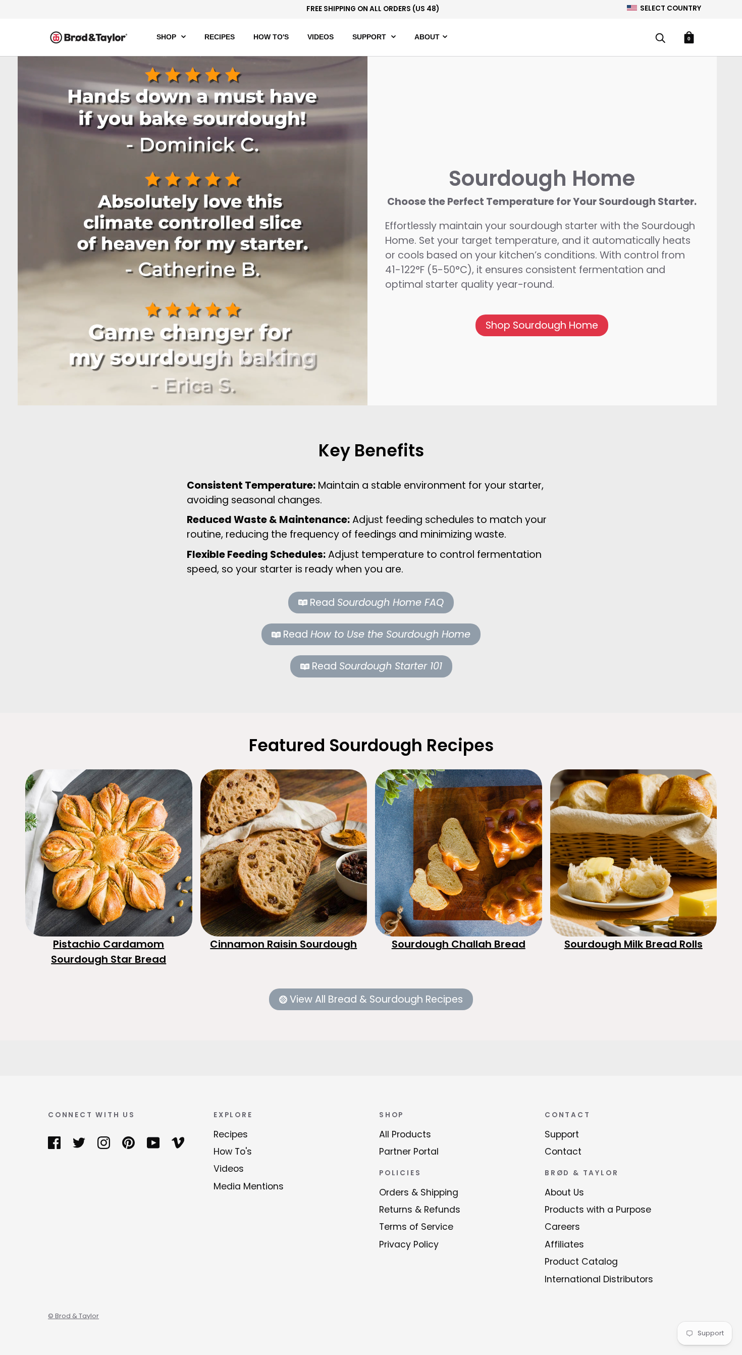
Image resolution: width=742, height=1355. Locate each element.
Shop (167, 36)
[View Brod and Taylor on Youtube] (153, 1142)
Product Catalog (581, 1262)
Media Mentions (249, 1186)
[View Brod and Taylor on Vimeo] (178, 1142)
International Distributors (599, 1279)
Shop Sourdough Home (542, 325)
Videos (320, 36)
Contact (563, 1151)
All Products (405, 1134)
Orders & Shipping (418, 1192)
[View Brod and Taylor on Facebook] (54, 1142)
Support (370, 36)
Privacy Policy (409, 1244)
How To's (271, 36)
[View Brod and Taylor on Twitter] (79, 1142)
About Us (564, 1192)
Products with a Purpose (598, 1210)
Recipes (219, 36)
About (427, 36)
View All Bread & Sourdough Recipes (376, 999)
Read (377, 602)
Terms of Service (416, 1227)
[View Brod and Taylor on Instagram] (103, 1142)
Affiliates (564, 1244)
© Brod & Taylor (73, 1316)
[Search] (660, 38)
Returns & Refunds (419, 1210)
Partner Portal (409, 1151)
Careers (562, 1227)
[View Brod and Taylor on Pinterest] (128, 1142)
